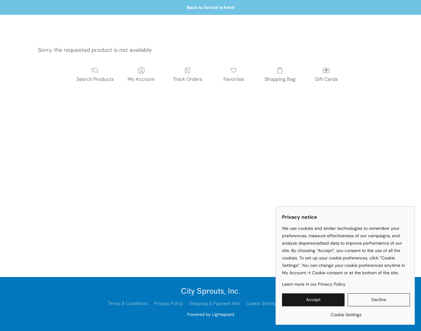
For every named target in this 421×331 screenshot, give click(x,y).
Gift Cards (326, 79)
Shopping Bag (280, 79)
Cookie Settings (262, 303)
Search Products (95, 79)
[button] (313, 299)
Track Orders (187, 79)
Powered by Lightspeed (210, 314)
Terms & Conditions (128, 303)
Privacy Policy (168, 303)
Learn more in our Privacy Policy (313, 284)
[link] (346, 312)
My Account (141, 79)
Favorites (233, 79)
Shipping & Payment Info (214, 303)
